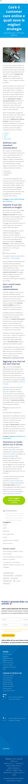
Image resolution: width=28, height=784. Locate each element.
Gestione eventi (7, 688)
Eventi (5, 525)
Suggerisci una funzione (9, 667)
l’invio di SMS (10, 454)
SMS (14, 580)
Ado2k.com (14, 761)
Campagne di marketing (8, 573)
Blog (4, 669)
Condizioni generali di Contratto (13, 778)
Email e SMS (7, 139)
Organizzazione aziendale (11, 540)
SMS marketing (7, 680)
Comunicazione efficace (8, 575)
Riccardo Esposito (10, 33)
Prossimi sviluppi (7, 665)
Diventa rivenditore (8, 663)
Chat (5, 137)
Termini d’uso (11, 781)
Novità (5, 537)
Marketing (14, 35)
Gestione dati (6, 578)
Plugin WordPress (8, 658)
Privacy (19, 781)
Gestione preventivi (8, 686)
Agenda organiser (8, 682)
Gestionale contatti (8, 675)
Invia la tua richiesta (8, 635)
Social (18, 580)
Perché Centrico (8, 543)
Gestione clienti (18, 575)
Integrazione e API (8, 660)
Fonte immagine (15, 258)
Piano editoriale (14, 578)
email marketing (15, 481)
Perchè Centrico (7, 654)
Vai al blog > (6, 748)
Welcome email (6, 583)
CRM (13, 449)
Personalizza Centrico (9, 690)
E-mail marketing (7, 678)
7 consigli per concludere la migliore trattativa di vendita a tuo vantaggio (13, 564)
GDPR (4, 528)
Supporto (5, 656)
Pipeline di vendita (8, 684)
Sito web (6, 133)
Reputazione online (7, 580)
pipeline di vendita (15, 493)
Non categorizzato (8, 534)
